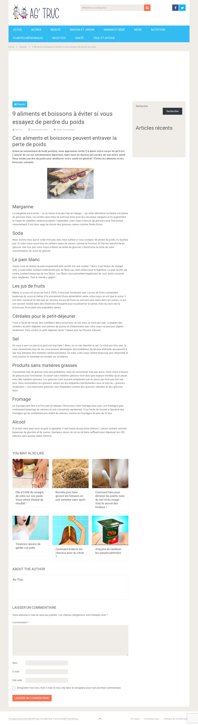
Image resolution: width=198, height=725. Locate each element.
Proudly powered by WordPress (24, 719)
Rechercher (142, 106)
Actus (17, 29)
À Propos (135, 719)
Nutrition (158, 29)
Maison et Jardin (82, 29)
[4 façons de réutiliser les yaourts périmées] (110, 530)
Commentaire (20, 622)
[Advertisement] (99, 78)
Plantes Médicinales (28, 38)
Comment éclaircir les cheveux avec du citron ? (70, 552)
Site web (17, 680)
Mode (138, 29)
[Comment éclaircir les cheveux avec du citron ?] (70, 530)
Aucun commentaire (66, 129)
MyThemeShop (70, 719)
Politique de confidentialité (176, 719)
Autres (36, 29)
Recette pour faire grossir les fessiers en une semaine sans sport (70, 496)
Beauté (56, 29)
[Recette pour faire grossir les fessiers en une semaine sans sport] (70, 473)
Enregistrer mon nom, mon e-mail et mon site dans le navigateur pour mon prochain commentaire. (69, 688)
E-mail (15, 671)
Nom (14, 662)
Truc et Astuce (104, 38)
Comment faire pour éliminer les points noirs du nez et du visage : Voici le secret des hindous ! (110, 500)
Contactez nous (151, 719)
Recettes (59, 38)
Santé (79, 38)
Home (11, 47)
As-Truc (18, 129)
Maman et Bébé (114, 29)
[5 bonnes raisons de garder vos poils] (30, 528)
